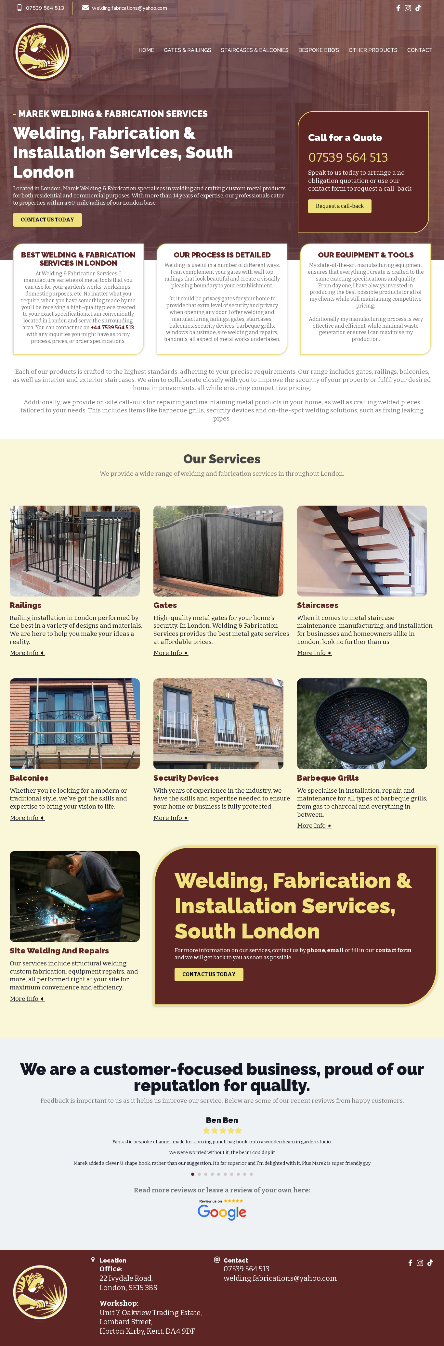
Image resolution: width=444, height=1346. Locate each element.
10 (251, 1170)
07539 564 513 (348, 157)
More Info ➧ (27, 653)
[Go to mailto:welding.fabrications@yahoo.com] (228, 8)
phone (316, 950)
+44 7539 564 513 (112, 327)
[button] (47, 220)
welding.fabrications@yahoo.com (280, 1274)
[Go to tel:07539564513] (44, 8)
